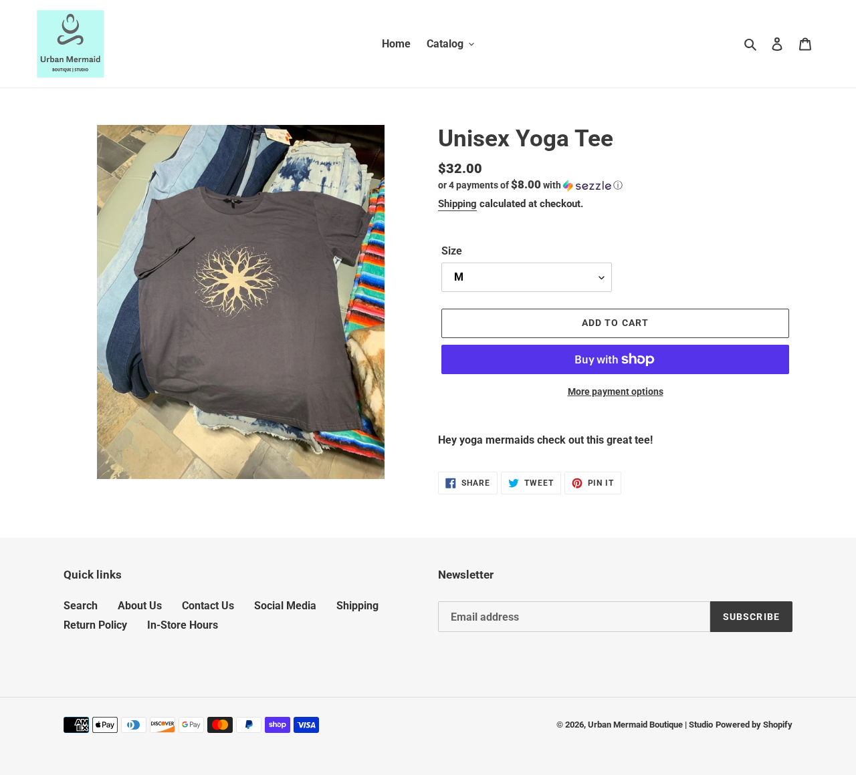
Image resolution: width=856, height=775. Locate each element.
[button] (530, 185)
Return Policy (95, 625)
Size (451, 251)
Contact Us (208, 605)
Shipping (457, 204)
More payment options (615, 391)
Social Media (285, 605)
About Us (140, 605)
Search (81, 605)
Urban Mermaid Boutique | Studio (650, 725)
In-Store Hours (182, 625)
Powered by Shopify (754, 725)
